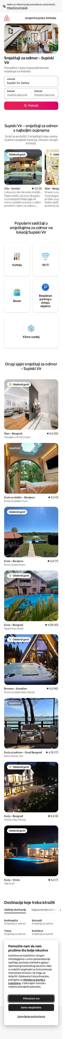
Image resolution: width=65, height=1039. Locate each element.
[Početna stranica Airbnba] (6, 18)
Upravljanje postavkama (31, 1016)
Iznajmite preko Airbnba (40, 18)
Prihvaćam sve (31, 998)
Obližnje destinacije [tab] (15, 909)
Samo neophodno (31, 1007)
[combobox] (31, 83)
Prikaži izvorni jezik (17, 8)
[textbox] (17, 95)
